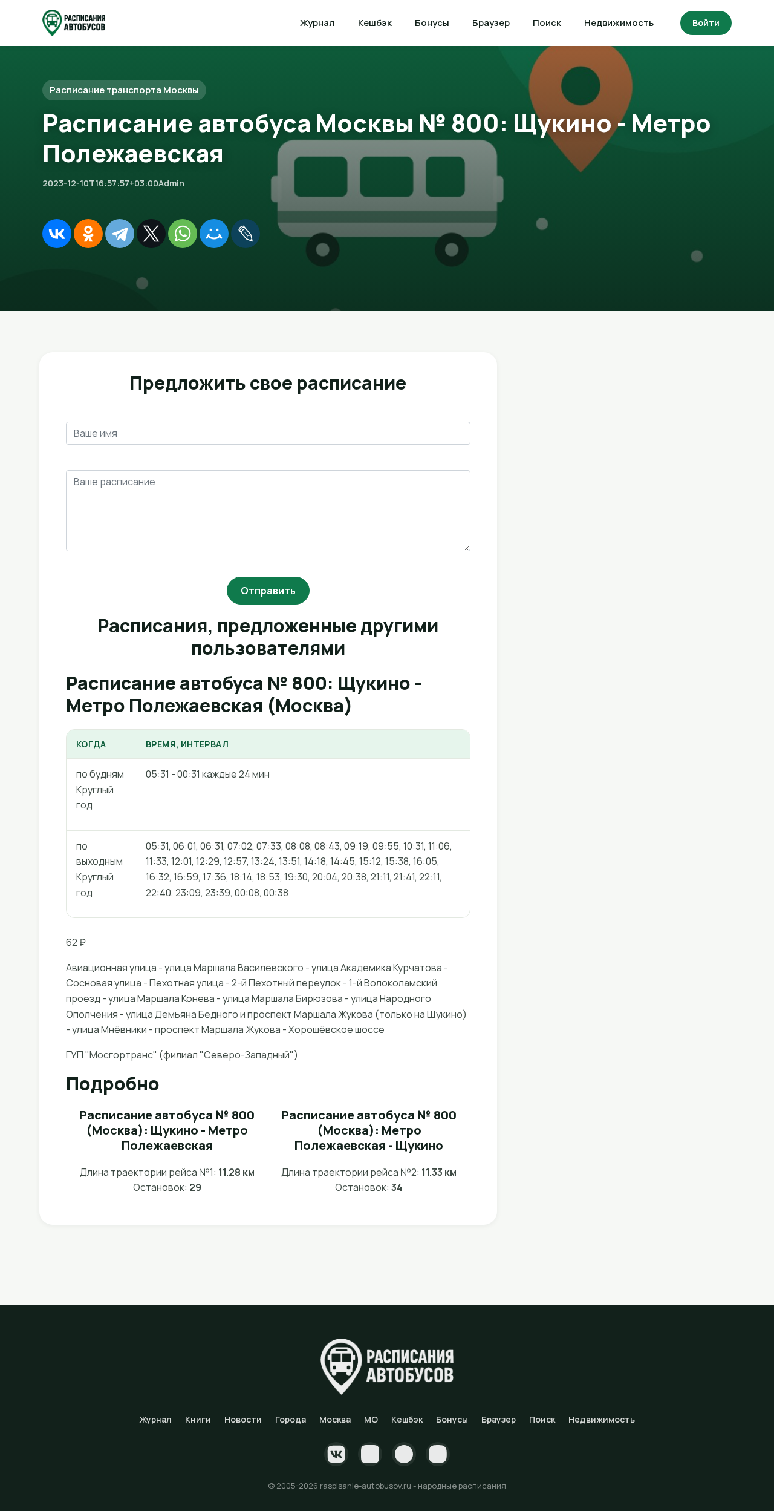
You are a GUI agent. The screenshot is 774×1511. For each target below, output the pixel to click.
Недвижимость (619, 22)
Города (290, 1419)
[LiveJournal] (245, 233)
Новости (243, 1419)
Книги (198, 1419)
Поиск (547, 22)
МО (371, 1419)
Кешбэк (375, 22)
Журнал (317, 22)
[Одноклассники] (88, 233)
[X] (151, 233)
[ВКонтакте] (56, 233)
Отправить (268, 590)
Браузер (491, 22)
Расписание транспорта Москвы (124, 90)
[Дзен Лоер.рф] (438, 1454)
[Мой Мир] (214, 233)
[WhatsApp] (182, 233)
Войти (706, 22)
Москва (335, 1419)
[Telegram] (119, 233)
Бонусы (432, 22)
